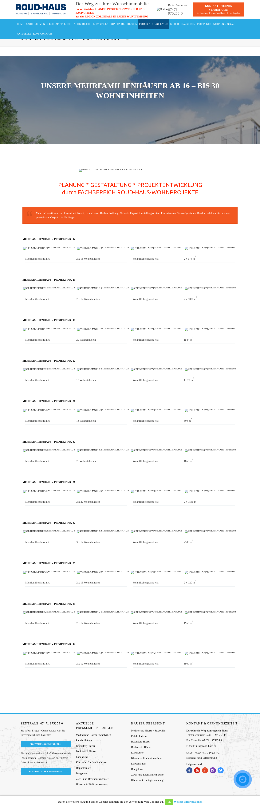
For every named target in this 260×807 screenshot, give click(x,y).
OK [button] (169, 802)
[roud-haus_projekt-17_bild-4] (211, 329)
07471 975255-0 (175, 11)
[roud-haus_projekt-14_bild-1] (49, 248)
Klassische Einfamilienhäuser (91, 762)
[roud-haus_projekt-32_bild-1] (49, 450)
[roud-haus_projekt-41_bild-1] (49, 612)
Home (20, 24)
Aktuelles (24, 33)
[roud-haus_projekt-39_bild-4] (211, 572)
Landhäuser (82, 757)
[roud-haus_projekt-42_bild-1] (49, 653)
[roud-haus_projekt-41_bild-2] (103, 612)
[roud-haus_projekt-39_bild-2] (103, 572)
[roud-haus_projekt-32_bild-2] (103, 450)
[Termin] (242, 779)
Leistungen (100, 24)
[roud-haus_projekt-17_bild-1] (49, 329)
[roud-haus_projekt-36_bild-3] (157, 491)
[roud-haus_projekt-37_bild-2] (103, 531)
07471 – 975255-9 (212, 740)
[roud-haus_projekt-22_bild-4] (211, 369)
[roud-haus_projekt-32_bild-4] (211, 450)
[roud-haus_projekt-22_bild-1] (49, 369)
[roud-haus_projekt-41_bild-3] (157, 612)
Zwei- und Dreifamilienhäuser (92, 779)
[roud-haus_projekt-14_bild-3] (157, 248)
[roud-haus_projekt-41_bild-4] (211, 612)
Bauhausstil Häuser (86, 751)
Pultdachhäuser (84, 740)
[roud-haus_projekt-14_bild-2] (103, 248)
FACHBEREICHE (82, 24)
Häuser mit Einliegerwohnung (92, 784)
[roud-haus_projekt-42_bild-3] (157, 653)
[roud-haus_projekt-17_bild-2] (103, 329)
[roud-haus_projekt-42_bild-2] (103, 653)
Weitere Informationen (188, 801)
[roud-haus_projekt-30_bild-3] (157, 410)
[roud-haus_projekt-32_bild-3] (157, 450)
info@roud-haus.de (205, 746)
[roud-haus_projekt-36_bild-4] (211, 491)
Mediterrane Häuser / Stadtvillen (93, 735)
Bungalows (82, 773)
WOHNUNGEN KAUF (224, 24)
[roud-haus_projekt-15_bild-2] (103, 288)
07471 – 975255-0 (216, 735)
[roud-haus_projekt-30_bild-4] (211, 410)
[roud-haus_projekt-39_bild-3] (157, 572)
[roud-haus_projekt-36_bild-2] (103, 491)
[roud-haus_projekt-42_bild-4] (211, 653)
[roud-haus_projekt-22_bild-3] (157, 369)
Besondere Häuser (85, 746)
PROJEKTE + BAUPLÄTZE (153, 24)
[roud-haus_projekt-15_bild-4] (211, 288)
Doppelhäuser (83, 768)
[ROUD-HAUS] (41, 9)
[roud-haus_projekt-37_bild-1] (49, 531)
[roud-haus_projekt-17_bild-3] (157, 329)
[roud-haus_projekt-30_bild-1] (49, 410)
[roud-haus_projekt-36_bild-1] (49, 491)
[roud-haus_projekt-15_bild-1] (49, 288)
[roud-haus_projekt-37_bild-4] (211, 531)
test (252, 9)
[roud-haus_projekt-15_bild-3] (157, 288)
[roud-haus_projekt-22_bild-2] (103, 369)
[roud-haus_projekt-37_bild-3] (157, 531)
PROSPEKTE (204, 24)
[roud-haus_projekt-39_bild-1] (49, 572)
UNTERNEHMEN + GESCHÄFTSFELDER (48, 24)
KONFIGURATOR (42, 33)
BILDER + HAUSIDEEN (182, 24)
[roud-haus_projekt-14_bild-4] (211, 248)
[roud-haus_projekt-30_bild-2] (103, 410)
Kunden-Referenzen (123, 24)
